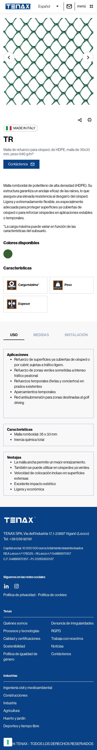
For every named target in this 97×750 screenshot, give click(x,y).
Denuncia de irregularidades (72, 623)
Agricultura (11, 711)
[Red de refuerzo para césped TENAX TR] (48, 63)
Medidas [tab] (41, 335)
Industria (9, 703)
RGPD (56, 631)
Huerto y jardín (14, 718)
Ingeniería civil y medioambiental (27, 688)
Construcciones (15, 695)
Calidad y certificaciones (21, 638)
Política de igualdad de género (20, 656)
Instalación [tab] (76, 335)
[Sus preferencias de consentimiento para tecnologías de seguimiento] (8, 742)
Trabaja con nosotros (67, 638)
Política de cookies (52, 595)
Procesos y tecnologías (21, 631)
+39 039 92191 (20, 539)
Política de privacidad (19, 595)
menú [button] (81, 6)
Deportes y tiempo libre (21, 726)
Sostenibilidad (14, 646)
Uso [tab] (14, 335)
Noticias (57, 646)
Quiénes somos (15, 623)
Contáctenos (18, 164)
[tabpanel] (48, 422)
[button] (9, 57)
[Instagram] (16, 586)
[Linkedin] (6, 586)
